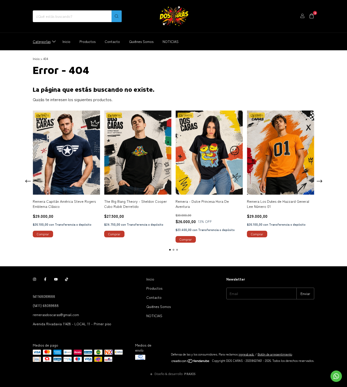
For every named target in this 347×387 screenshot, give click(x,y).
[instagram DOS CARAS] (34, 279)
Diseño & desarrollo (175, 374)
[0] (311, 16)
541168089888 (44, 296)
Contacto (112, 41)
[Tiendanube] (190, 362)
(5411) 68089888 (46, 305)
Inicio (66, 41)
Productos (88, 41)
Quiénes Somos (141, 41)
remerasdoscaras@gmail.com (56, 314)
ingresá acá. (246, 354)
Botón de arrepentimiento (275, 354)
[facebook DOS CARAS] (45, 279)
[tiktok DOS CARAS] (66, 279)
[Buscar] (117, 16)
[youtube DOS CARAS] (56, 279)
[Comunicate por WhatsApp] (336, 376)
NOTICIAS (171, 41)
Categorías (42, 41)
